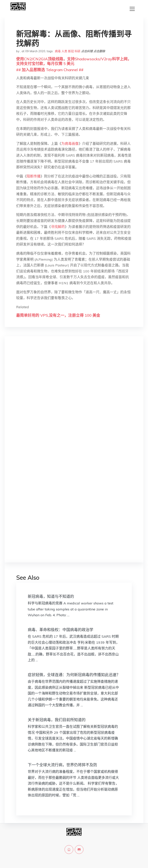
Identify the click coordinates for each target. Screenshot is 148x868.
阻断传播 (33, 176)
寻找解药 (58, 226)
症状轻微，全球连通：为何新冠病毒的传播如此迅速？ (74, 674)
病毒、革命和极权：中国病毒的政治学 (60, 629)
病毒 (58, 51)
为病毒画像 (70, 143)
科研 (77, 51)
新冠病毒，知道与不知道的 (51, 596)
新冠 (71, 51)
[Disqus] (74, 400)
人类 (64, 51)
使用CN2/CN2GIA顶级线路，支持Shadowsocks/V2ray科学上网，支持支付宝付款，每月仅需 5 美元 (73, 61)
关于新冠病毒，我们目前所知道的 (57, 719)
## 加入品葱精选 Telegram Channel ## (49, 69)
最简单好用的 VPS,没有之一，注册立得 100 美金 (58, 315)
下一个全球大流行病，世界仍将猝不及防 (62, 764)
